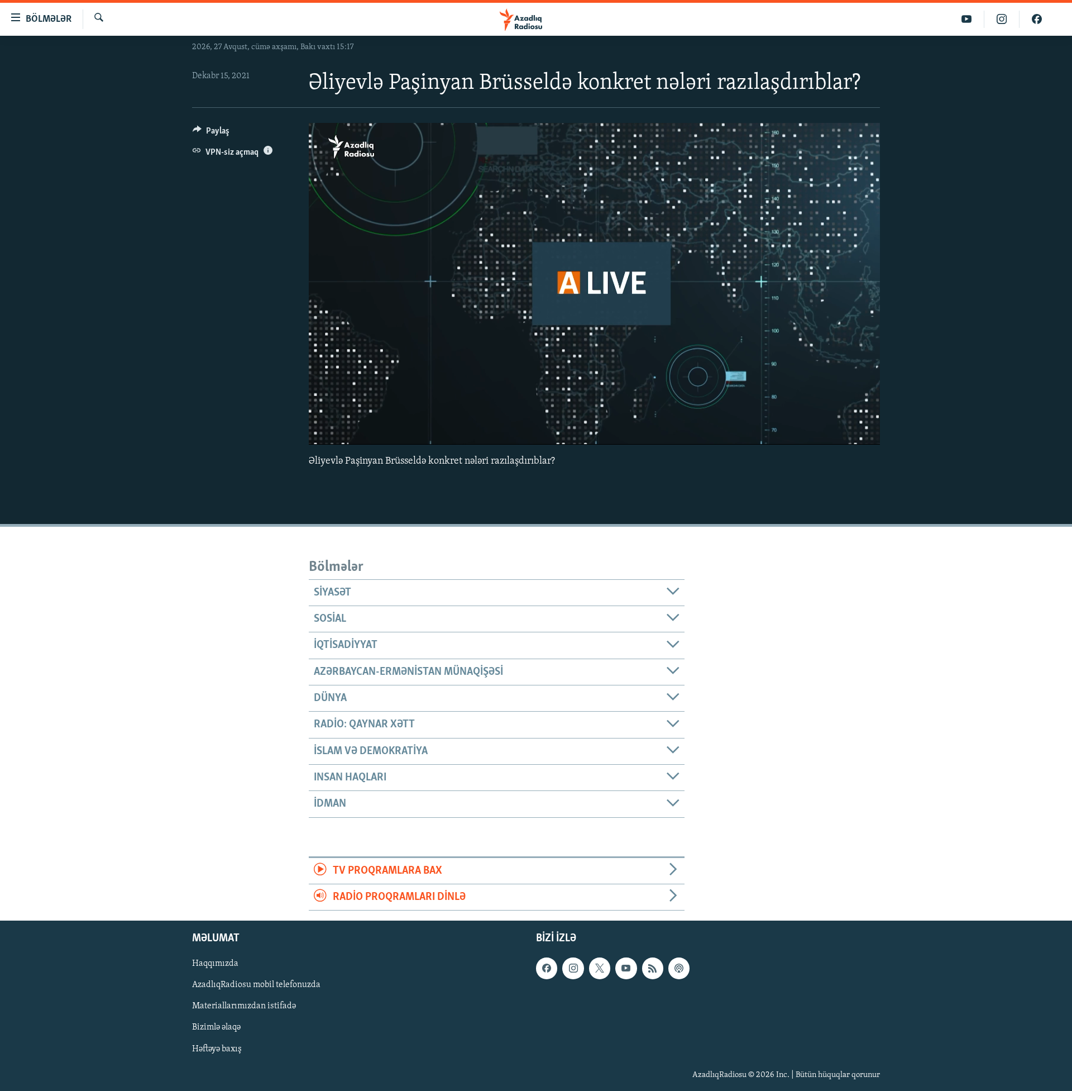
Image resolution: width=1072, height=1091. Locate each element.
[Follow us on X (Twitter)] (599, 968)
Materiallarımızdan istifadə (244, 1006)
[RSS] (652, 968)
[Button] (211, 133)
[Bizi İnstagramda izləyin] (1002, 19)
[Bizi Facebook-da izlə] (1037, 19)
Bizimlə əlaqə (216, 1027)
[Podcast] (679, 968)
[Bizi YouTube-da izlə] (966, 19)
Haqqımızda (215, 964)
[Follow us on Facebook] (546, 968)
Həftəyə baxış (217, 1049)
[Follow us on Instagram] (572, 968)
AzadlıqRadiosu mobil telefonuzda (256, 985)
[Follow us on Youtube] (625, 968)
